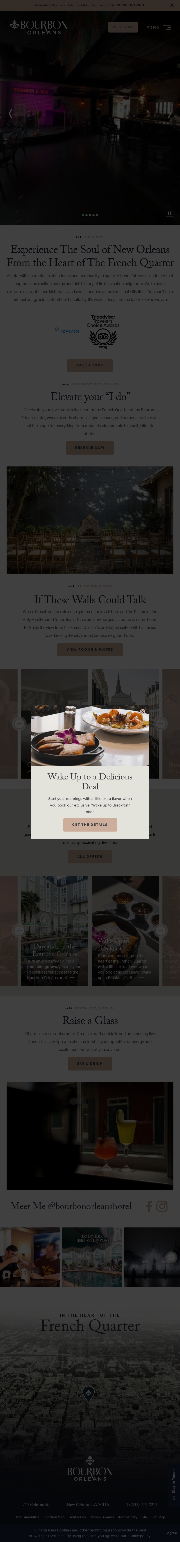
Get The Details (90, 825)
